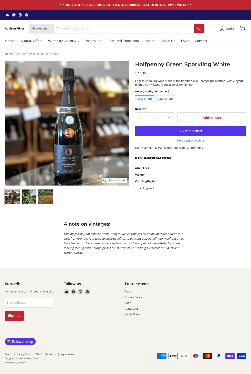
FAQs (185, 41)
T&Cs (128, 303)
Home (10, 41)
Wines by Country (62, 41)
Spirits (150, 41)
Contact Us (131, 308)
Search (129, 291)
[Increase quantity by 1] (169, 117)
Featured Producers (123, 41)
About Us (167, 41)
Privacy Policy (133, 297)
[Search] (199, 28)
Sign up (14, 315)
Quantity (140, 108)
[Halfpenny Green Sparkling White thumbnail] (12, 197)
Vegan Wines (132, 314)
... (126, 320)
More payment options (190, 140)
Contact (201, 41)
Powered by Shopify (15, 362)
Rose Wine (93, 41)
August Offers (31, 41)
